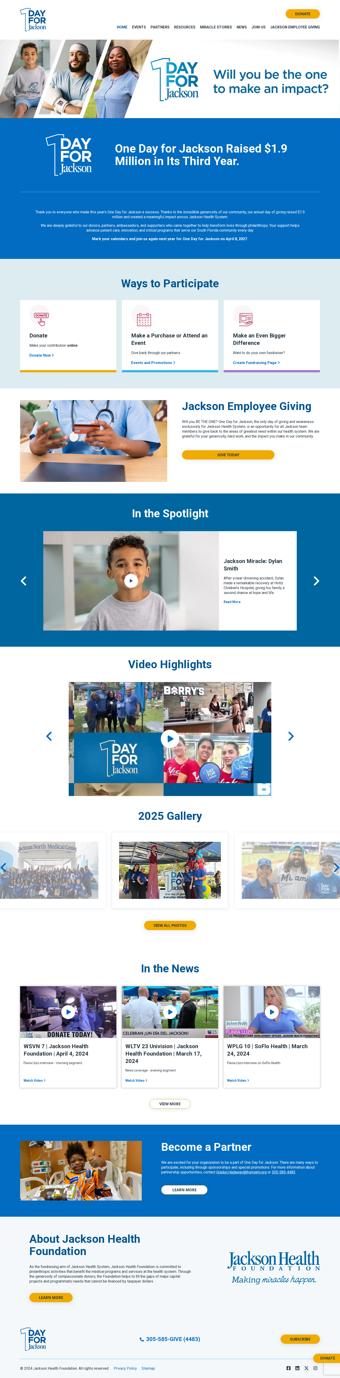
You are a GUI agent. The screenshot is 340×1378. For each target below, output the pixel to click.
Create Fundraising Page (255, 363)
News (242, 27)
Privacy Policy (125, 1368)
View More (170, 1103)
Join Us (258, 27)
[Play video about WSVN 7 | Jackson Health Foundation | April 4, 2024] (68, 1012)
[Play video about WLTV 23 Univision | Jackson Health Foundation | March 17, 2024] (170, 1012)
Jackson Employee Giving (295, 27)
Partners (160, 27)
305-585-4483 (283, 1172)
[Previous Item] (24, 581)
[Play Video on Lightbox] (131, 581)
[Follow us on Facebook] (289, 1368)
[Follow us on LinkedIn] (297, 1368)
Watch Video (33, 1080)
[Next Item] (316, 581)
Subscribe (300, 1339)
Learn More (184, 1189)
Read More (232, 602)
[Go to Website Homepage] (33, 19)
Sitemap (148, 1368)
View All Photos (170, 925)
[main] (170, 678)
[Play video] (170, 739)
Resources (184, 27)
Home (122, 27)
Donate (302, 13)
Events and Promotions (152, 363)
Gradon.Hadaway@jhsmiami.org (241, 1172)
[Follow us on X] (306, 1368)
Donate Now (40, 355)
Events (139, 27)
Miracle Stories (216, 27)
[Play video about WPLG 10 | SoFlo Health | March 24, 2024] (272, 1012)
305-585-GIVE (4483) (172, 1339)
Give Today (228, 454)
